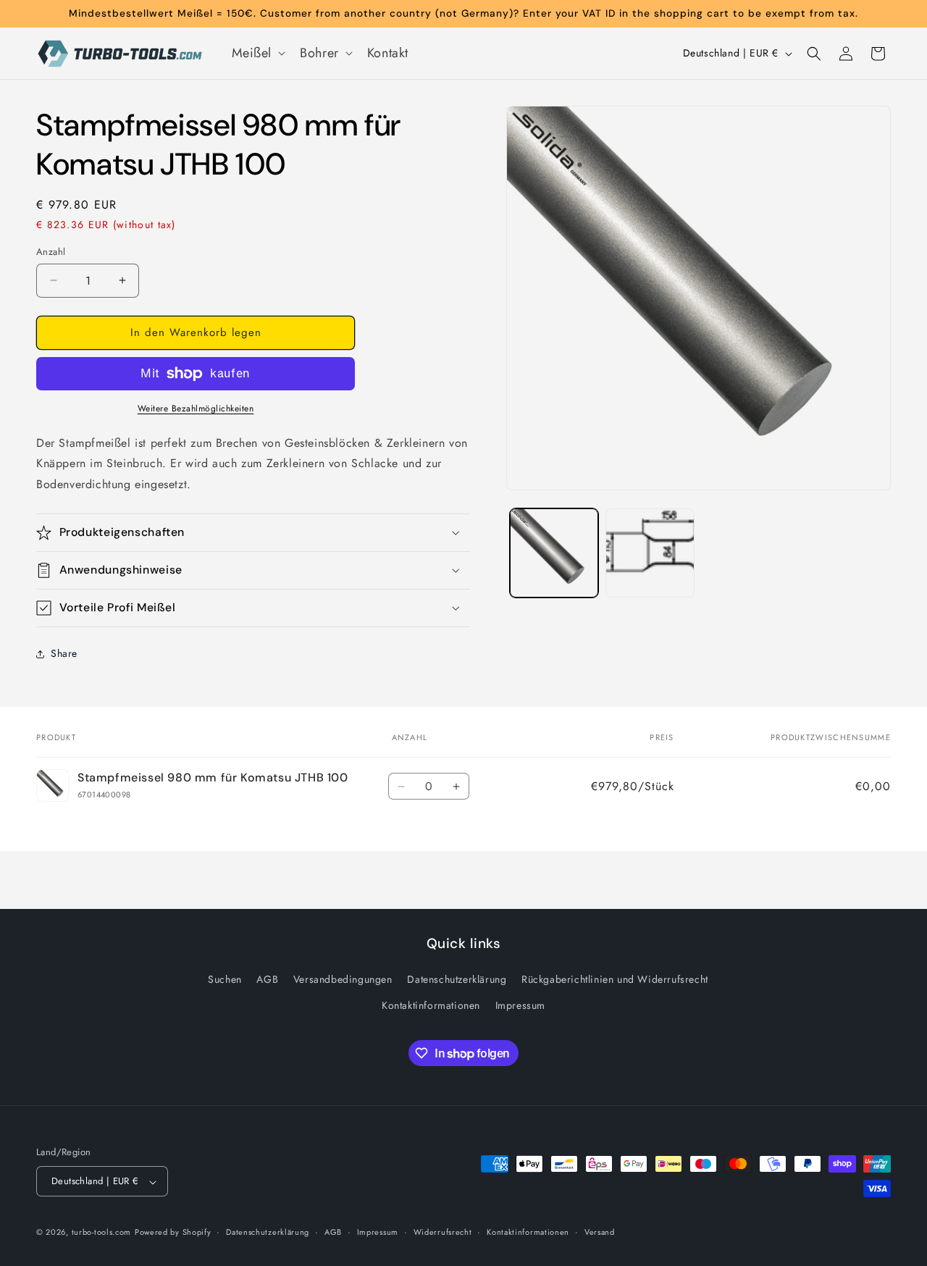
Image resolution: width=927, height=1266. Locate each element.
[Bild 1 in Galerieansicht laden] (554, 552)
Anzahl (50, 252)
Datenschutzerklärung (456, 980)
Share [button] (64, 653)
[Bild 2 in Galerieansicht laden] (649, 552)
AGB (267, 980)
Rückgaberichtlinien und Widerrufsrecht (614, 980)
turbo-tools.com (102, 1232)
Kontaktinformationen (431, 1005)
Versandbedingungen (343, 980)
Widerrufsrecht (443, 1232)
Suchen (225, 980)
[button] (257, 53)
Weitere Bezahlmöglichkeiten (196, 408)
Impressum (520, 1005)
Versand (599, 1232)
